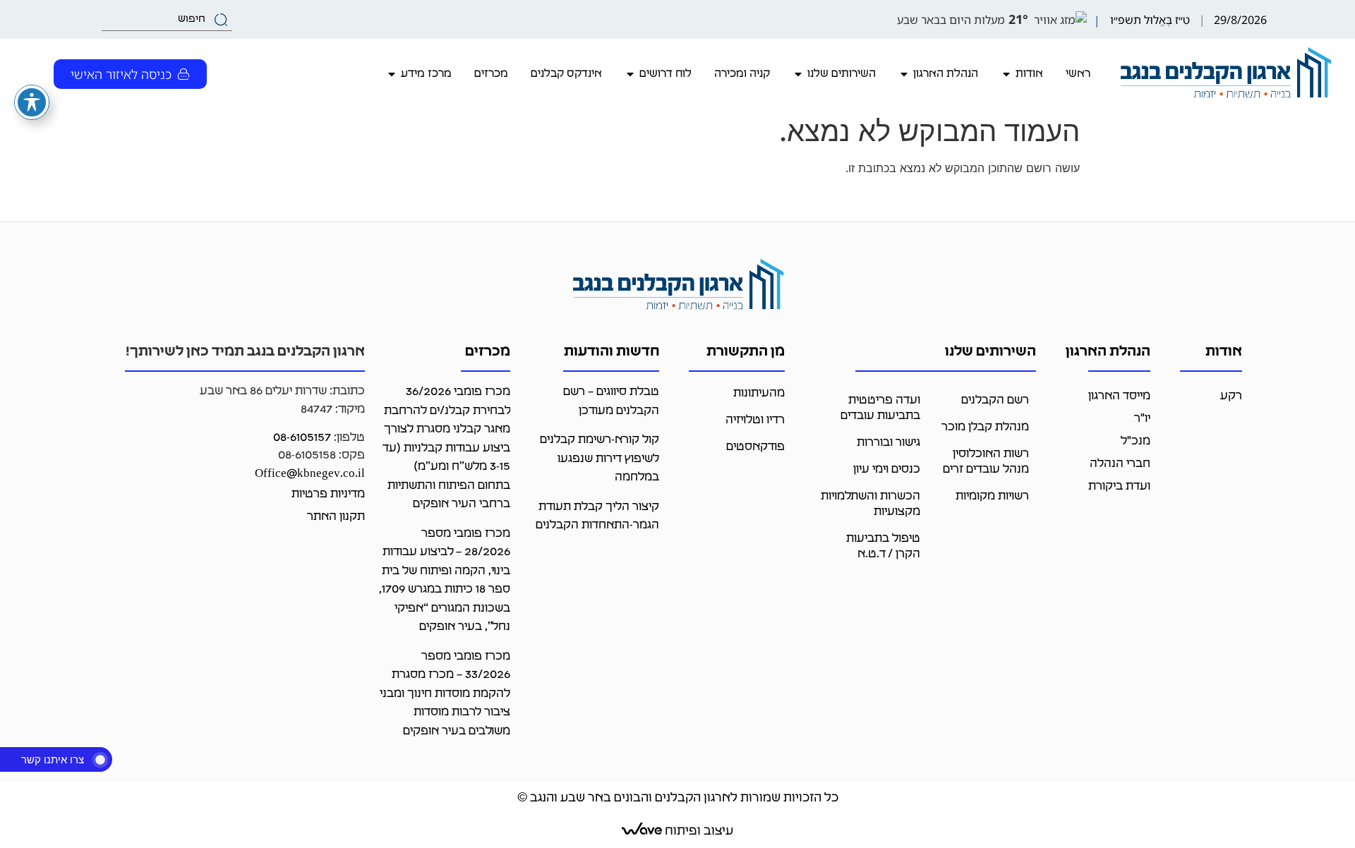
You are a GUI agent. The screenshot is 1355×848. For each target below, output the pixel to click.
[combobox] (167, 19)
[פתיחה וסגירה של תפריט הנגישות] (32, 102)
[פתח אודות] (1006, 74)
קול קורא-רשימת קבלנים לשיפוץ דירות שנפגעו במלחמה (599, 458)
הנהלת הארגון (1108, 352)
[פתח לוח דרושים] (630, 74)
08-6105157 (302, 438)
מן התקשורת (745, 352)
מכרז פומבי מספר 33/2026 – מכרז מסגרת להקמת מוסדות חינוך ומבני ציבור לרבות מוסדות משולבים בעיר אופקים (445, 693)
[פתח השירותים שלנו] (798, 74)
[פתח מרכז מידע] (391, 74)
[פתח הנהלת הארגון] (904, 74)
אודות (1223, 352)
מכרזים (487, 352)
